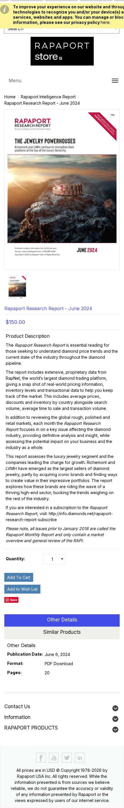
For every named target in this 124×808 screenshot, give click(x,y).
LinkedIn (80, 758)
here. (105, 22)
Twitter (67, 758)
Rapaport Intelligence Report (48, 96)
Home (10, 96)
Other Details (62, 620)
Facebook (41, 758)
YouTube (54, 758)
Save (13, 600)
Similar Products (62, 632)
